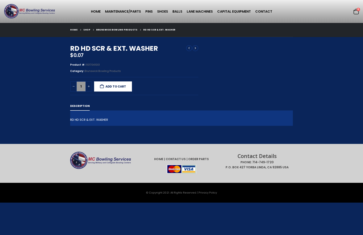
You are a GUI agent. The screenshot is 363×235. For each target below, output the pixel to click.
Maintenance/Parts (123, 11)
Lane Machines (200, 11)
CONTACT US (176, 159)
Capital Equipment (234, 11)
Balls (177, 11)
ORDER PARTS (198, 159)
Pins (149, 11)
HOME (158, 159)
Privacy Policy (208, 192)
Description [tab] (80, 106)
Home (96, 11)
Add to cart (115, 86)
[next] (195, 48)
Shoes (162, 11)
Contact (263, 11)
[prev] (189, 48)
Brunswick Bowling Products (103, 71)
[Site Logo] (30, 11)
